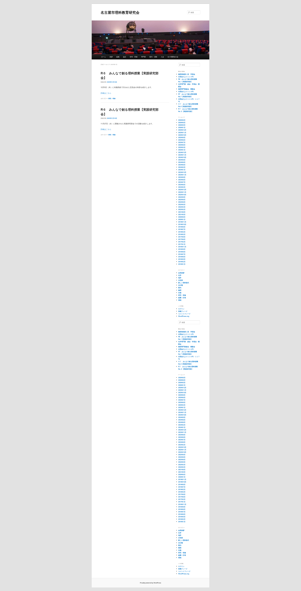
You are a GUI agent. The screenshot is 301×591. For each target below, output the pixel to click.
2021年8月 (181, 212)
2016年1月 (181, 264)
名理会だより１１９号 (186, 76)
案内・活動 (153, 57)
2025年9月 (181, 137)
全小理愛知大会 (173, 57)
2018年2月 (181, 234)
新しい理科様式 (183, 283)
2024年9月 (181, 160)
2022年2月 (181, 209)
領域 (179, 300)
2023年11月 (182, 175)
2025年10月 (182, 135)
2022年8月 (181, 199)
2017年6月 (181, 239)
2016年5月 (181, 259)
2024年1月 (181, 170)
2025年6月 (181, 145)
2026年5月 (181, 125)
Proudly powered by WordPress (150, 583)
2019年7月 (181, 229)
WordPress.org (183, 316)
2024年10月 (182, 157)
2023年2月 (181, 187)
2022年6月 (181, 202)
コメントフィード (184, 314)
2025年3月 (181, 147)
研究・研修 (133, 57)
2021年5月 (181, 214)
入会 (162, 57)
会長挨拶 (181, 273)
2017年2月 (181, 242)
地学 (179, 278)
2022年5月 (181, 204)
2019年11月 (182, 222)
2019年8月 (181, 227)
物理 (179, 290)
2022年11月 (182, 192)
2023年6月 (181, 184)
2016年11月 (182, 247)
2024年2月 (181, 167)
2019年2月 (181, 232)
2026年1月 (181, 127)
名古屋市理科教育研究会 (120, 12)
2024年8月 (181, 162)
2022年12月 (182, 189)
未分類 (180, 285)
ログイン (181, 309)
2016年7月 (181, 254)
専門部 (143, 57)
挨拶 (111, 57)
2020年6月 (181, 217)
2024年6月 (181, 165)
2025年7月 (181, 142)
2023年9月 (181, 177)
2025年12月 (182, 130)
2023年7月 (181, 182)
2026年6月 (181, 122)
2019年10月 (182, 224)
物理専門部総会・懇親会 (186, 89)
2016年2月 (181, 261)
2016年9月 (181, 249)
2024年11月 (182, 155)
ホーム (103, 57)
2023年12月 (182, 172)
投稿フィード (182, 311)
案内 (179, 287)
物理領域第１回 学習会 (186, 74)
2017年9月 (181, 237)
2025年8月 (181, 140)
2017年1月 (181, 244)
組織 (117, 57)
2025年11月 (182, 132)
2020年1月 (181, 219)
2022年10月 (182, 194)
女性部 (180, 280)
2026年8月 (181, 120)
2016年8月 (181, 252)
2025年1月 (181, 150)
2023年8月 (181, 179)
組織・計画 (182, 297)
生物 (179, 293)
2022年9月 (181, 197)
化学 (179, 275)
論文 (124, 57)
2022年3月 (181, 207)
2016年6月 (181, 257)
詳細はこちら (106, 93)
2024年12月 (182, 152)
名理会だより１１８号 (186, 91)
